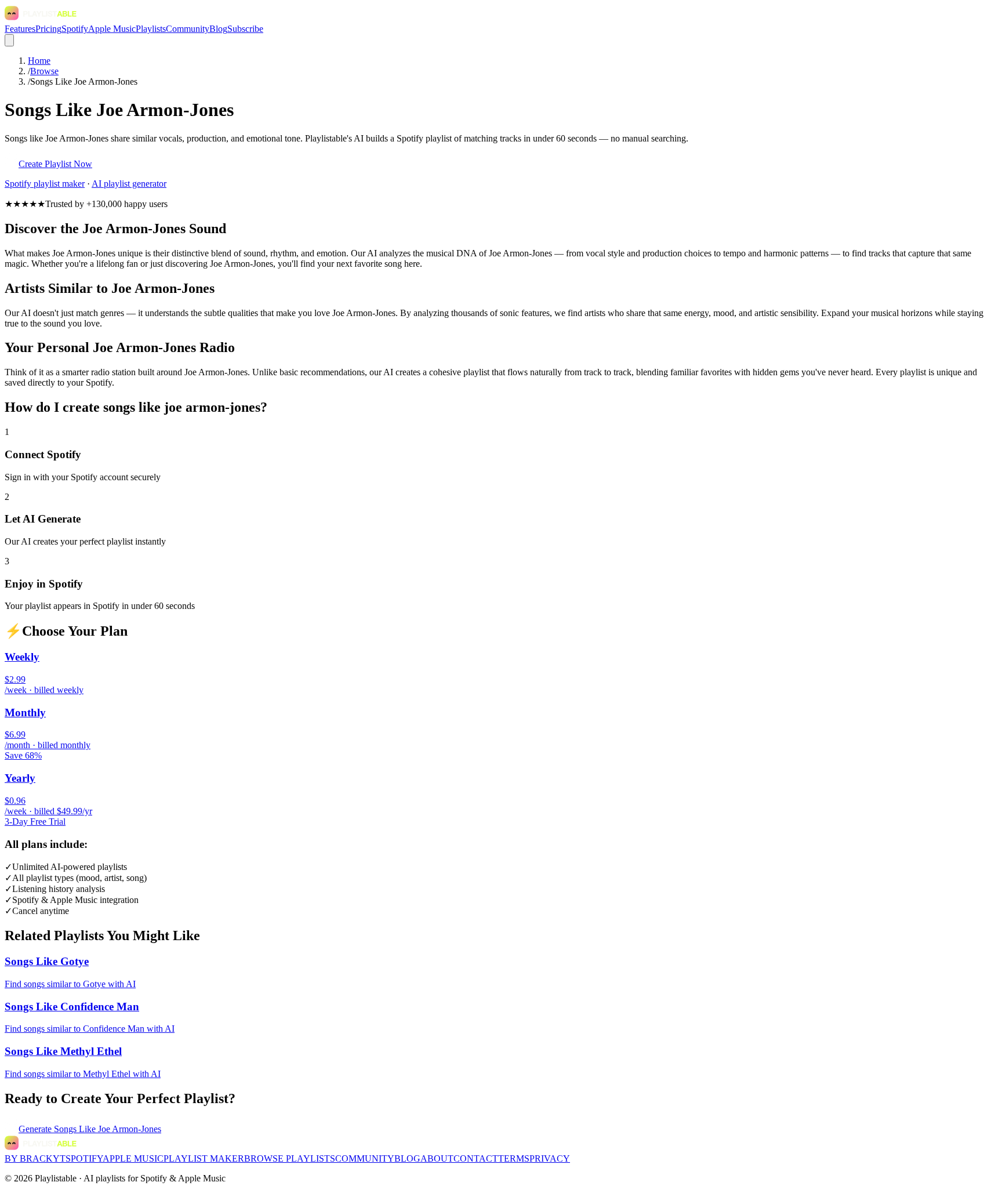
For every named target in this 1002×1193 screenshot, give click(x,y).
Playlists (151, 29)
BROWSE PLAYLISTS (289, 1158)
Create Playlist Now (55, 164)
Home (39, 61)
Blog (218, 29)
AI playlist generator (129, 183)
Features (20, 29)
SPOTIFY (84, 1158)
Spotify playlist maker (45, 183)
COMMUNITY (364, 1158)
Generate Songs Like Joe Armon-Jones (90, 1129)
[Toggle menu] (9, 40)
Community (187, 29)
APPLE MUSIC (133, 1158)
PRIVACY (549, 1158)
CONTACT (475, 1158)
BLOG (407, 1158)
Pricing (48, 29)
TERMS (513, 1158)
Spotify (74, 29)
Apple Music (112, 29)
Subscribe (245, 29)
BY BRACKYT (35, 1158)
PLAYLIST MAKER (204, 1158)
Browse (44, 71)
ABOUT (436, 1158)
